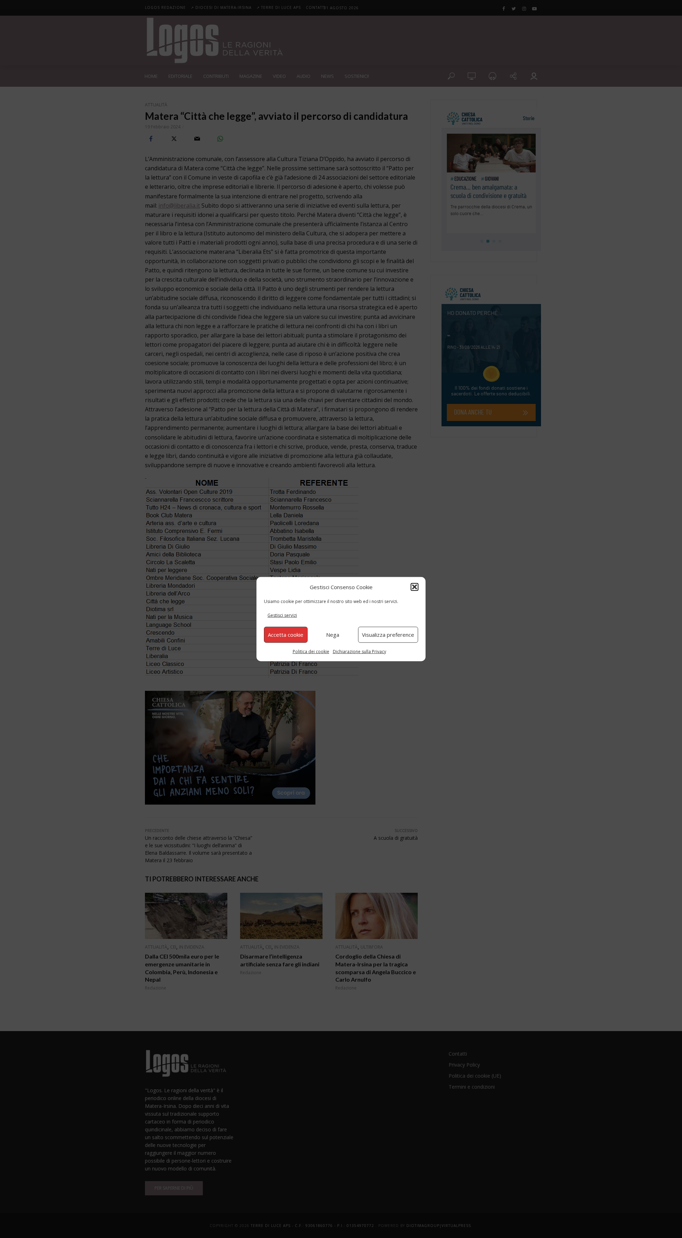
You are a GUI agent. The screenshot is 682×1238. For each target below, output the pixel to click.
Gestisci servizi (282, 615)
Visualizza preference (388, 634)
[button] (414, 587)
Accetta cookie (285, 634)
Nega (332, 634)
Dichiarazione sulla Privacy (359, 651)
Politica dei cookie (311, 651)
